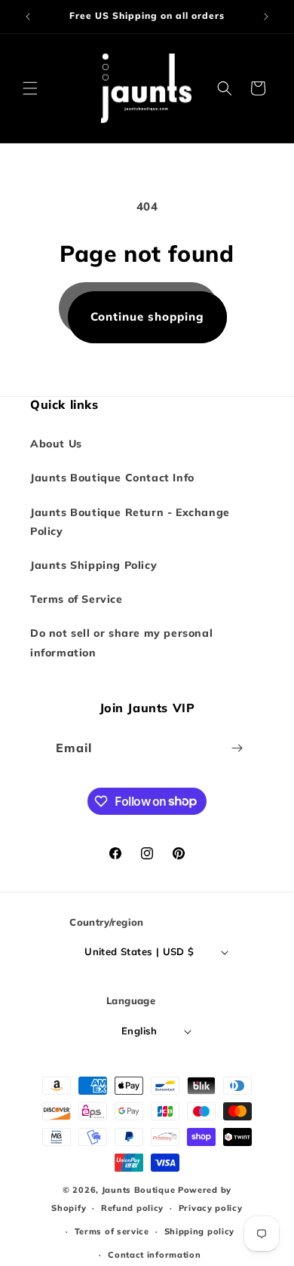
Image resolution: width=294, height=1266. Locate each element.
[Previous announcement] (27, 16)
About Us (56, 443)
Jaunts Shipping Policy (93, 565)
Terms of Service (76, 599)
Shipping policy (199, 1231)
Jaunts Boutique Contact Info (112, 477)
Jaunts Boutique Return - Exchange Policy (130, 521)
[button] (30, 88)
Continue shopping (147, 316)
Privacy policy (211, 1208)
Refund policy (132, 1208)
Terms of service (112, 1231)
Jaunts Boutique (140, 1190)
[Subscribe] (237, 748)
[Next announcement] (266, 16)
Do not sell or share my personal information (121, 642)
